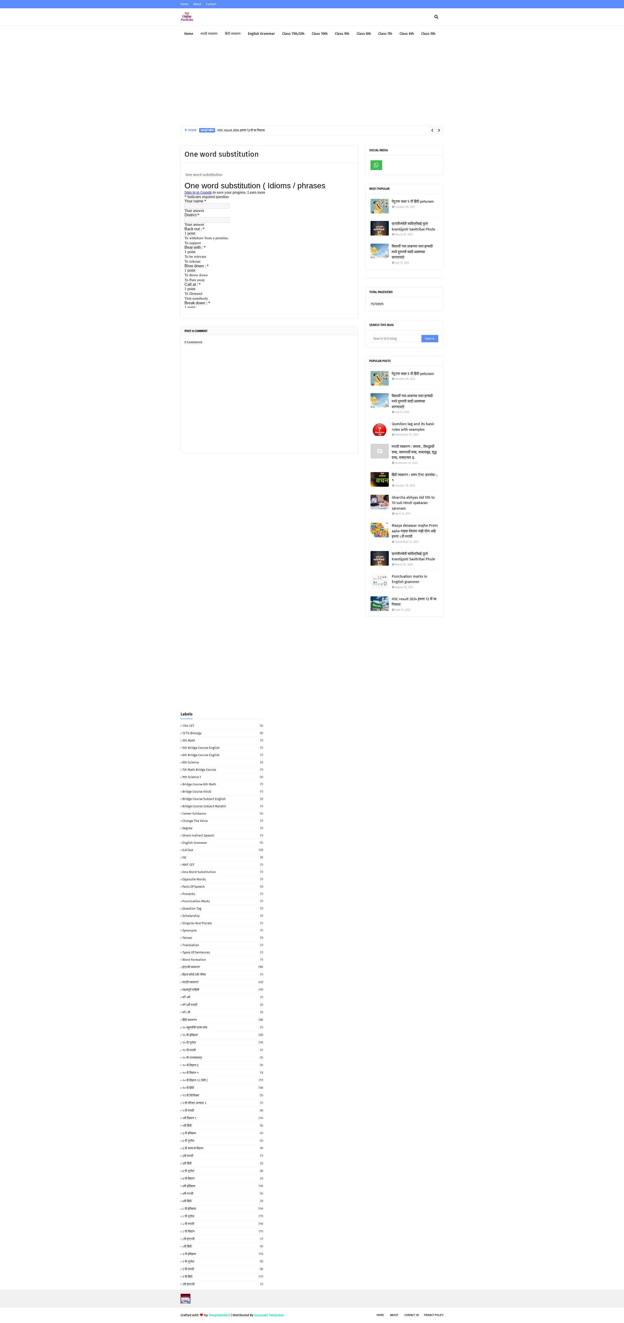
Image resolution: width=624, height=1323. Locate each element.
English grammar (222, 843)
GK (222, 857)
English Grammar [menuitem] (261, 34)
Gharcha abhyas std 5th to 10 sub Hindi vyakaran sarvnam (413, 503)
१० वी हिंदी (222, 1088)
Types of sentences (222, 952)
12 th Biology (222, 733)
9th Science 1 (222, 777)
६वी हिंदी (222, 1163)
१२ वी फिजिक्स (222, 1095)
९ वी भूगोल (222, 1261)
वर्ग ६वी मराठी (222, 1005)
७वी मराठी (222, 1193)
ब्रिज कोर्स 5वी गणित (222, 974)
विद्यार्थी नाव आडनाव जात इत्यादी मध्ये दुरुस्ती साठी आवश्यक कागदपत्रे (412, 251)
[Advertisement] (312, 84)
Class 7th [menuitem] (385, 34)
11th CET (222, 726)
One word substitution (222, 872)
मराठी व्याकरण (222, 982)
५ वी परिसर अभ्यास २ (222, 1103)
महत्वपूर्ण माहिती (222, 989)
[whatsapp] (376, 165)
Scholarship (222, 916)
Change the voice (222, 821)
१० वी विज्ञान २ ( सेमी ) (222, 1080)
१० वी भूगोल (222, 1042)
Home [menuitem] (188, 34)
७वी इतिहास (222, 1186)
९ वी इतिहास (222, 1254)
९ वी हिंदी (222, 1276)
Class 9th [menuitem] (342, 34)
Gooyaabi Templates (269, 1315)
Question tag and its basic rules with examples (413, 427)
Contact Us (411, 1315)
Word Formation (222, 959)
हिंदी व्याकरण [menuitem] (233, 34)
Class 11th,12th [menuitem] (293, 34)
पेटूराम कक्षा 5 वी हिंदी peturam (413, 201)
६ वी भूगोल (222, 1140)
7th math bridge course (222, 769)
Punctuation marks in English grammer (409, 579)
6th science (222, 762)
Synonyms (222, 930)
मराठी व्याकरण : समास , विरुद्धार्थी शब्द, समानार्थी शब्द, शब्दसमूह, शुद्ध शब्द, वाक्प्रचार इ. (414, 452)
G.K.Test (222, 850)
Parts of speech (222, 886)
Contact (211, 4)
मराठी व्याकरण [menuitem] (209, 34)
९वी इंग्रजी (222, 1284)
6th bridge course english (222, 755)
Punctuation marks (222, 901)
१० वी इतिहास (222, 1035)
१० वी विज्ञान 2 (222, 1065)
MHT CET (222, 864)
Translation (222, 945)
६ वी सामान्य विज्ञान (222, 1148)
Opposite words (222, 879)
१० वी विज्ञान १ (222, 1073)
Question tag (222, 908)
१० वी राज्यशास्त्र (222, 1057)
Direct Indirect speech (222, 835)
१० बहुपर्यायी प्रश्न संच (222, 1027)
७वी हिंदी (222, 1201)
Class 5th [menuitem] (428, 34)
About (197, 4)
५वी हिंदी (222, 1125)
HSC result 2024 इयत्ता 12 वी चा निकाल (241, 130)
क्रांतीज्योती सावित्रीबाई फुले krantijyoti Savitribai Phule (413, 226)
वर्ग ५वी (222, 997)
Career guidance (222, 813)
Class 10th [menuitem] (320, 34)
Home (184, 4)
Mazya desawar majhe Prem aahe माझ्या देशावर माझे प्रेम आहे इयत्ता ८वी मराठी (415, 531)
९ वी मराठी (222, 1269)
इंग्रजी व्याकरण (222, 967)
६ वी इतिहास (222, 1133)
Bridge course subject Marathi (222, 806)
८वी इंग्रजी (222, 1239)
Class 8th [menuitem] (364, 34)
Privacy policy (433, 1315)
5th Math (222, 740)
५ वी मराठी (222, 1110)
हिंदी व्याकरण (222, 1020)
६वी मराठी (222, 1156)
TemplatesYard (219, 1315)
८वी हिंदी (222, 1246)
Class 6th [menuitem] (407, 34)
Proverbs (222, 894)
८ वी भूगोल (222, 1216)
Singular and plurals (222, 923)
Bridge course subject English (222, 799)
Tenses (222, 938)
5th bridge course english (222, 748)
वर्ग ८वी (222, 1012)
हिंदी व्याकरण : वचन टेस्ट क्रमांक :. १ (415, 478)
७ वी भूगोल (222, 1171)
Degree (222, 828)
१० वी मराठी (222, 1050)
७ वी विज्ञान (222, 1178)
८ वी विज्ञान (222, 1231)
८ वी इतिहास (222, 1208)
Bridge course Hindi (222, 791)
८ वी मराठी (222, 1224)
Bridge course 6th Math (222, 784)
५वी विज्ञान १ (222, 1118)
